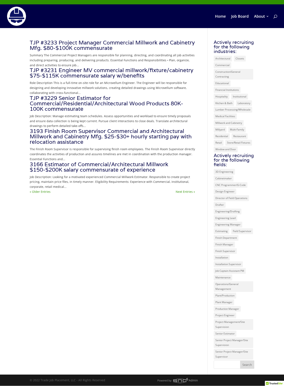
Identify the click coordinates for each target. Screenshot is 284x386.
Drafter (219, 205)
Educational (222, 83)
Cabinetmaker (223, 178)
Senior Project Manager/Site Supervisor (231, 354)
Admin (193, 380)
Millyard (220, 129)
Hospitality (221, 96)
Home (220, 17)
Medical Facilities (225, 116)
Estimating (221, 231)
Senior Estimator (225, 333)
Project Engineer (225, 315)
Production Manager (227, 309)
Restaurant (239, 136)
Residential (221, 136)
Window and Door (225, 149)
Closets (240, 58)
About (259, 17)
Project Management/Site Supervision (230, 324)
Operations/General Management (226, 286)
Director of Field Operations (231, 198)
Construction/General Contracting (227, 74)
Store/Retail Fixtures (238, 142)
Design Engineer (225, 191)
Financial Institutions (227, 90)
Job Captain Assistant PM (229, 271)
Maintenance (223, 277)
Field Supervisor (242, 231)
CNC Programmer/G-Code (230, 185)
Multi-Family (237, 129)
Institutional (239, 96)
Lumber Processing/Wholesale (233, 109)
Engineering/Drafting (227, 211)
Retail (218, 142)
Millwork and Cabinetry (228, 123)
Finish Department (226, 238)
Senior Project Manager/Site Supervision (231, 342)
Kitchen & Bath (223, 103)
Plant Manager (223, 302)
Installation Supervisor (228, 264)
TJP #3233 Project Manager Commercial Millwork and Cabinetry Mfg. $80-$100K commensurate (112, 45)
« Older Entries (40, 192)
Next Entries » (185, 192)
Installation (221, 257)
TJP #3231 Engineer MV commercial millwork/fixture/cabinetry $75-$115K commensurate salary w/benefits (111, 73)
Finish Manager (224, 244)
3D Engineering (224, 171)
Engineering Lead (225, 218)
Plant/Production (225, 295)
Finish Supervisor (225, 251)
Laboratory (244, 103)
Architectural (222, 58)
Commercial (222, 65)
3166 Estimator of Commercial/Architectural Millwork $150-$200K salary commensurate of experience (99, 167)
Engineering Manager (228, 224)
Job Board (240, 17)
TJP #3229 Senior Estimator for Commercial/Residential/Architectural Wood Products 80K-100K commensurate (106, 103)
